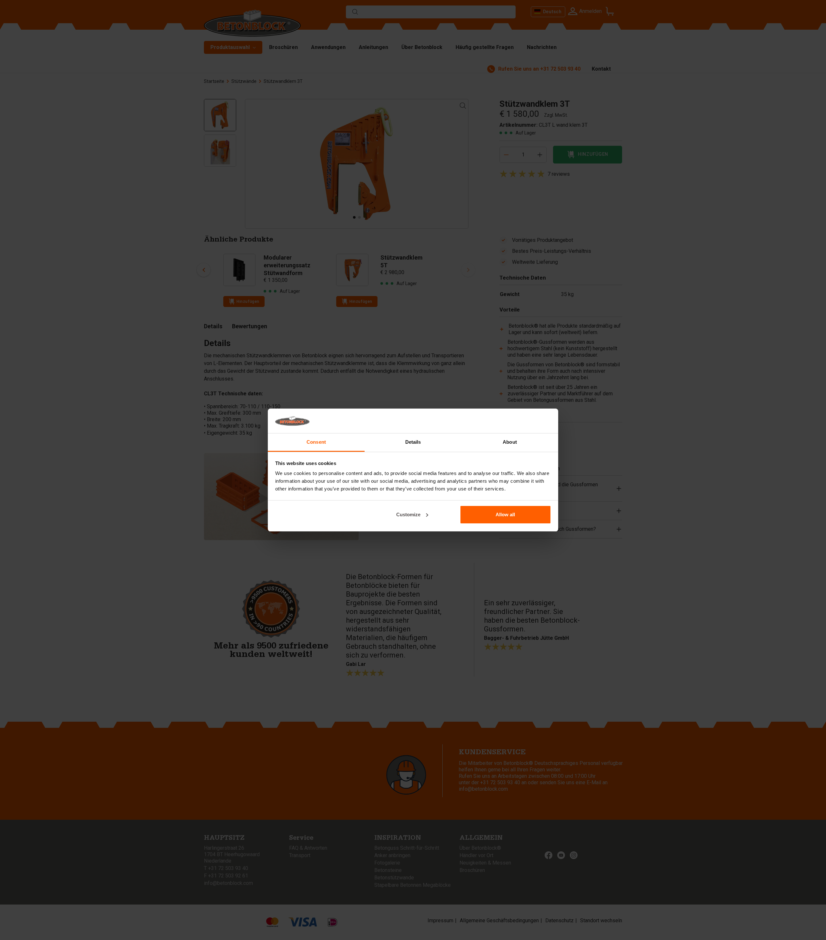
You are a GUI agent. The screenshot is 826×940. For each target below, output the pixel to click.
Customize (408, 514)
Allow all (505, 514)
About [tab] (510, 442)
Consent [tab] (316, 442)
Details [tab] (413, 442)
